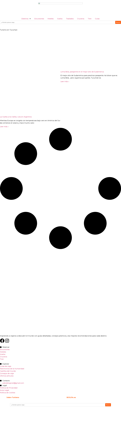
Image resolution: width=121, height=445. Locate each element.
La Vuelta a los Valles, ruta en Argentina (16, 117)
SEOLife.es (71, 397)
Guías (97, 19)
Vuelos (59, 19)
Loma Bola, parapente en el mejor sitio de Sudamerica (82, 72)
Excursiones (39, 19)
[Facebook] (2, 340)
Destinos (24, 19)
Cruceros (80, 19)
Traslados (70, 19)
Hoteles (51, 19)
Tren (90, 19)
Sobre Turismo (13, 397)
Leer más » (4, 127)
